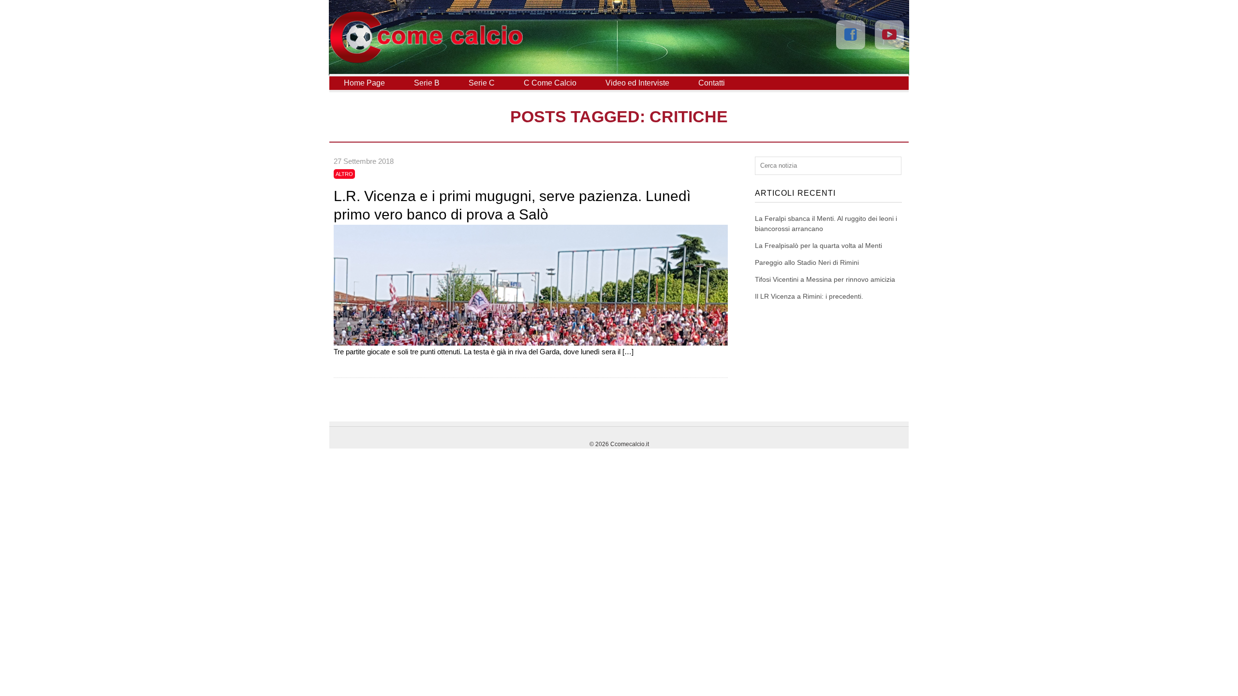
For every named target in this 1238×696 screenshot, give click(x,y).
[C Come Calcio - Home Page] (426, 61)
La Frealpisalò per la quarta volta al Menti (818, 245)
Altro (344, 174)
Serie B (427, 83)
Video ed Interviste (637, 83)
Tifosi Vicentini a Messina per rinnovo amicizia (825, 279)
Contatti (711, 83)
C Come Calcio (550, 83)
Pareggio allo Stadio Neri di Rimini (807, 262)
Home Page (364, 83)
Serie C (482, 83)
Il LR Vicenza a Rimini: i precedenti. (809, 296)
